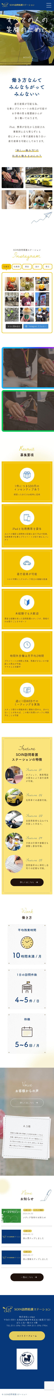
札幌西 (17, 267)
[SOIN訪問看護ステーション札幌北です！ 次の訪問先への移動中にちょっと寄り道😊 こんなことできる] (27, 315)
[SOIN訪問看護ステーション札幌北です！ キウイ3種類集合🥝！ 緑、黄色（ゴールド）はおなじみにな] (27, 284)
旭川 (37, 267)
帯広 (48, 267)
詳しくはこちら (27, 882)
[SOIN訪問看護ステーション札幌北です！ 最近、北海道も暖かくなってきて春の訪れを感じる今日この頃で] (27, 299)
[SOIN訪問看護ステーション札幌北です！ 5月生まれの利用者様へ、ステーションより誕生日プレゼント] (12, 284)
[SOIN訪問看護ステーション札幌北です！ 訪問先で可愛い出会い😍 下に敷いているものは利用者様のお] (12, 299)
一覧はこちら (27, 1277)
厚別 (27, 267)
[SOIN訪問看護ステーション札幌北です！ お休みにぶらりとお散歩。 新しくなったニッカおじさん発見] (42, 299)
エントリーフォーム (27, 1336)
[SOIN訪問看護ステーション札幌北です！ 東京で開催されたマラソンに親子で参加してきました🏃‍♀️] (42, 315)
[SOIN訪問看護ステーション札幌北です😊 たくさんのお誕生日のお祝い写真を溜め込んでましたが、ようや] (42, 284)
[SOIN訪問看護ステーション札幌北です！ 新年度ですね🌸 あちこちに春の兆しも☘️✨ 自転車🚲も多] (12, 315)
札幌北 (6, 267)
